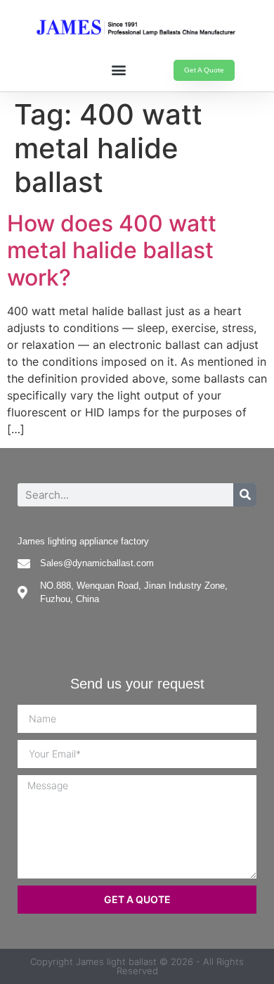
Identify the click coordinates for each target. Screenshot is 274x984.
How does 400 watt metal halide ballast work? (111, 250)
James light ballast (116, 961)
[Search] (244, 494)
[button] (118, 69)
